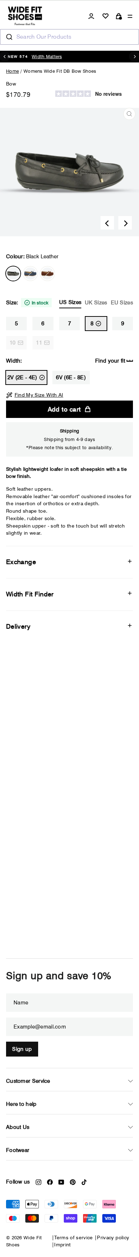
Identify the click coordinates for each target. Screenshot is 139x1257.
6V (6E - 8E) (71, 377)
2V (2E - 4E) (22, 377)
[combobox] (69, 37)
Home (12, 71)
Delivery (18, 626)
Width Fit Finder (30, 594)
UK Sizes (96, 302)
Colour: (32, 256)
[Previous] (107, 223)
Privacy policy (113, 1237)
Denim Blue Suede (30, 273)
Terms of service (73, 1237)
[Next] (125, 223)
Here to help (21, 1104)
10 (13, 343)
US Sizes (70, 302)
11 (39, 343)
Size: (69, 302)
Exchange (21, 562)
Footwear (17, 1150)
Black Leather (13, 273)
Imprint (62, 1244)
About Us (17, 1127)
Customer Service (28, 1081)
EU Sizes (122, 302)
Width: (65, 361)
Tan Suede (47, 273)
